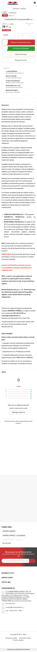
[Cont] (29, 1)
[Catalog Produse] (3, 3)
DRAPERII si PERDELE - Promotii (12, 540)
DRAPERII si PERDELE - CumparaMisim (14, 535)
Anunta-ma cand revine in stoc (21, 42)
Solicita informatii (21, 54)
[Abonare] (32, 561)
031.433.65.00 (10, 603)
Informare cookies (25, 638)
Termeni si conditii (11, 638)
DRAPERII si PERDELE (19, 8)
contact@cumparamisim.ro (14, 607)
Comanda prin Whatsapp (21, 48)
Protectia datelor (18, 640)
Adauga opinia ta (18, 412)
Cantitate (5, 35)
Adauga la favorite (21, 60)
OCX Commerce (25, 649)
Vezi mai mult (6, 543)
